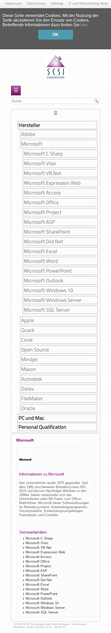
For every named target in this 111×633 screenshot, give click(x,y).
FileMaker (32, 398)
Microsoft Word (41, 261)
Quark (27, 330)
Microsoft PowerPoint (48, 271)
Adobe (28, 134)
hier (84, 25)
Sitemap (57, 3)
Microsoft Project (42, 212)
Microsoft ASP (39, 222)
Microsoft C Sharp (43, 153)
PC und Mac (31, 418)
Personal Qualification (42, 427)
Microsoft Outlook (44, 280)
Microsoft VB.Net (42, 173)
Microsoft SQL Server (47, 310)
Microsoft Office (41, 202)
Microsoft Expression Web (52, 183)
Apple (27, 320)
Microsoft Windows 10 (48, 290)
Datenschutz (36, 3)
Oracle (28, 408)
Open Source (35, 349)
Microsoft (31, 144)
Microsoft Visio (40, 163)
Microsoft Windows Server (53, 300)
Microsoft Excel (40, 251)
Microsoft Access (42, 193)
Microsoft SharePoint (47, 232)
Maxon (28, 369)
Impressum (13, 3)
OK (55, 34)
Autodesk (31, 379)
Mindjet (29, 359)
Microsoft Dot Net (43, 241)
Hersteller (29, 125)
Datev (27, 389)
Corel (27, 340)
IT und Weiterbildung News (88, 3)
